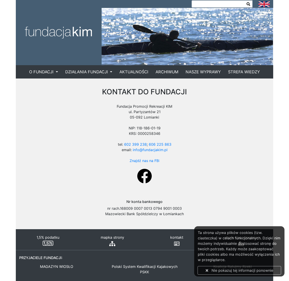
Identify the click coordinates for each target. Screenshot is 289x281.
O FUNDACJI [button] (42, 71)
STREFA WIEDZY (244, 71)
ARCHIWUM (167, 71)
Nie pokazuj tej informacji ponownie (240, 270)
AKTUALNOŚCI (133, 71)
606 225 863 (160, 144)
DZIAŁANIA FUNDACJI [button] (87, 71)
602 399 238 (135, 144)
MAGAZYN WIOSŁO (56, 266)
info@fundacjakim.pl (150, 150)
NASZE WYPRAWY (203, 71)
